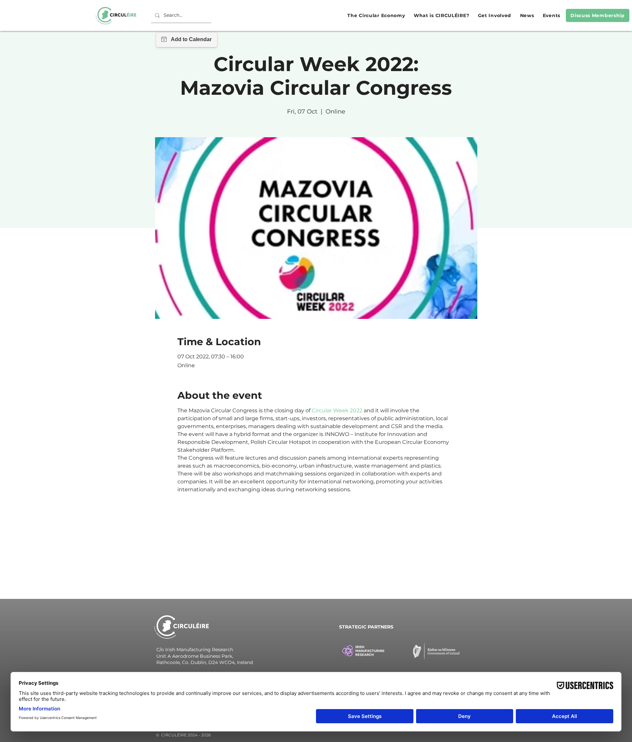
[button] (375, 15)
